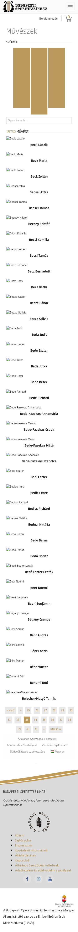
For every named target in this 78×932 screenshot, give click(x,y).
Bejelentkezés (48, 18)
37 (60, 720)
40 (27, 729)
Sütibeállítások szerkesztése (27, 751)
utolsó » (55, 729)
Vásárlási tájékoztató (54, 745)
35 (43, 720)
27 (45, 710)
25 (28, 710)
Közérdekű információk (31, 850)
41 (36, 729)
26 (36, 710)
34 (35, 720)
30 (70, 710)
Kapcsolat (22, 860)
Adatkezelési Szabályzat (22, 745)
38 (69, 720)
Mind (21, 51)
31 (9, 720)
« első (10, 710)
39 (19, 729)
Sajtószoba (23, 840)
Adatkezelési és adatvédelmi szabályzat (43, 870)
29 (62, 710)
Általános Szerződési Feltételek (37, 738)
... (39, 111)
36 (52, 720)
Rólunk (19, 835)
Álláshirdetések (25, 855)
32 (17, 720)
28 (53, 710)
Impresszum (23, 845)
